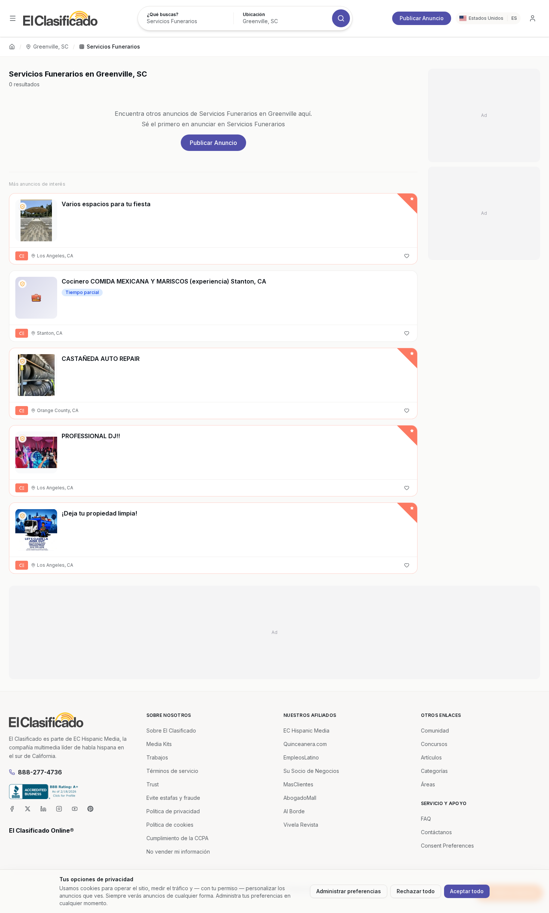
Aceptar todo (467, 891)
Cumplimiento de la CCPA (177, 838)
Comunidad (435, 730)
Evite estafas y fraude (173, 798)
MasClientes (298, 784)
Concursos (434, 744)
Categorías (434, 771)
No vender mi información (178, 851)
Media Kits (159, 744)
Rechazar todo (416, 891)
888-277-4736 (40, 772)
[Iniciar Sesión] (532, 18)
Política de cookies (169, 824)
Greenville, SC (50, 46)
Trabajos (157, 757)
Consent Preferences (447, 845)
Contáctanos (436, 832)
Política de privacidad (173, 811)
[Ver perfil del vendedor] (22, 206)
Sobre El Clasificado (171, 730)
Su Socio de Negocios (311, 771)
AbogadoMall (299, 798)
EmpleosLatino (301, 757)
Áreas (428, 784)
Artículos (431, 757)
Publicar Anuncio (422, 18)
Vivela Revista (300, 824)
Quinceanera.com (305, 744)
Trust (152, 784)
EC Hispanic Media (306, 730)
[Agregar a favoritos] (406, 255)
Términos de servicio (172, 771)
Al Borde (294, 811)
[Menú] (12, 18)
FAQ (426, 818)
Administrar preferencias (348, 891)
